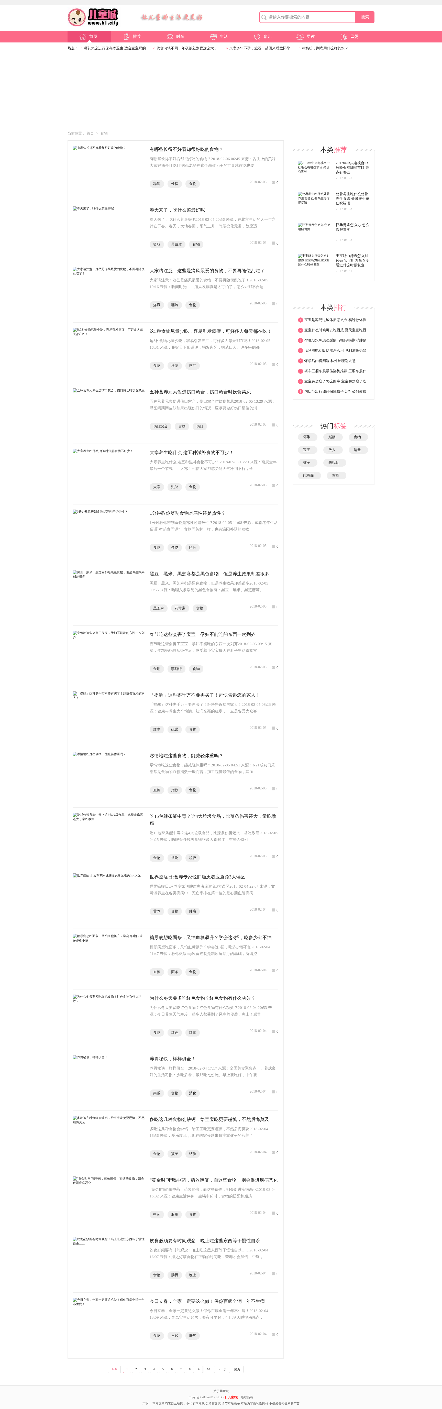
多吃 (174, 547)
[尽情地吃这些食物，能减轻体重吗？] (109, 777)
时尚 (180, 36)
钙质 (192, 1154)
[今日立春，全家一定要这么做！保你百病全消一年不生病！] (109, 1323)
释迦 (156, 184)
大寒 (156, 487)
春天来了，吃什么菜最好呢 (177, 210)
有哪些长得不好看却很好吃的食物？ (186, 149)
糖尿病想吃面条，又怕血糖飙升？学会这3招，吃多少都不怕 (211, 937)
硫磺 (174, 729)
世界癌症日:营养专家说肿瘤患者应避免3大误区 (197, 876)
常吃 (174, 858)
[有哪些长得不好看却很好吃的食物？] (109, 171)
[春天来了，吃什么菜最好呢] (109, 231)
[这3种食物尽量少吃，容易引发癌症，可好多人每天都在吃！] (109, 353)
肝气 (192, 1336)
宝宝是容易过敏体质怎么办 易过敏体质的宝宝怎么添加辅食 (332, 321)
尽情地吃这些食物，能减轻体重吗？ (186, 755)
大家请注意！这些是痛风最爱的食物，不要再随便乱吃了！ (209, 270)
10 (208, 1369)
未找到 (334, 463)
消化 (192, 1093)
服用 (174, 1214)
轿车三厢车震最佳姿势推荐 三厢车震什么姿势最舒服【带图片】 (332, 372)
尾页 (237, 1369)
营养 (156, 911)
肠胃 (174, 1275)
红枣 (156, 729)
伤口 (199, 426)
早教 (311, 36)
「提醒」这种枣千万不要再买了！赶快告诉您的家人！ (205, 695)
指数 (174, 790)
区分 (192, 547)
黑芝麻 (158, 608)
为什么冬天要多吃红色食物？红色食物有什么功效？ (203, 998)
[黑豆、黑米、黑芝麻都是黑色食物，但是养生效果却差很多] (109, 595)
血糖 (156, 790)
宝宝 (307, 450)
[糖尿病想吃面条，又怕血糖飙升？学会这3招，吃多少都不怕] (109, 959)
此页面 (309, 475)
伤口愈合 (160, 426)
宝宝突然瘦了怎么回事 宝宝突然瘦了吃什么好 (332, 383)
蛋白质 (176, 244)
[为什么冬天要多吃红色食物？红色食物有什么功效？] (109, 1020)
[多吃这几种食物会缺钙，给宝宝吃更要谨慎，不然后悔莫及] (109, 1141)
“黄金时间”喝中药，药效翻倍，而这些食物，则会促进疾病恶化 (214, 1180)
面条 (174, 972)
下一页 (222, 1369)
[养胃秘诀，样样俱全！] (109, 1080)
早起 (174, 1336)
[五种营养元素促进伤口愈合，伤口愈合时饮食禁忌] (109, 413)
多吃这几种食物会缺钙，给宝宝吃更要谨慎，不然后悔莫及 (209, 1119)
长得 (174, 184)
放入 (333, 450)
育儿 (267, 36)
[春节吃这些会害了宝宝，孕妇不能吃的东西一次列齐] (109, 656)
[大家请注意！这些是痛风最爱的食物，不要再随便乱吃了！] (109, 292)
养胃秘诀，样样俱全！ (173, 1058)
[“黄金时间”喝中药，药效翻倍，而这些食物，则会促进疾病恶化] (109, 1201)
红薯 (192, 1032)
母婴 (354, 36)
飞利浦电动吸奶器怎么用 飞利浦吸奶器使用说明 (332, 352)
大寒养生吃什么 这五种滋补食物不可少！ (192, 452)
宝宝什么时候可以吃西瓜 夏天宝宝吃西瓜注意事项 (332, 331)
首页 (93, 36)
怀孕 (307, 437)
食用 (156, 669)
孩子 (174, 1154)
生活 (224, 36)
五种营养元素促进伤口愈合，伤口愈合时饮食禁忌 (200, 391)
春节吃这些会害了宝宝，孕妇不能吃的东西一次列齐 (203, 634)
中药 (156, 1214)
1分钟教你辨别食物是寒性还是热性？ (188, 513)
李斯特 (176, 669)
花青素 (180, 608)
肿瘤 (192, 911)
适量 (358, 450)
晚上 (192, 1275)
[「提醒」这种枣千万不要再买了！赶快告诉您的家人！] (109, 716)
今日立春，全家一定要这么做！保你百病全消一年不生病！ (209, 1301)
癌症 (192, 366)
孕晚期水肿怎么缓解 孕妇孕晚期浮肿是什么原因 (332, 342)
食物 (104, 133)
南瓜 (156, 1093)
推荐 (137, 36)
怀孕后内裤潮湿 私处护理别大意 (328, 361)
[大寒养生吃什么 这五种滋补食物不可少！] (109, 474)
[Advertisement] (221, 92)
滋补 (174, 487)
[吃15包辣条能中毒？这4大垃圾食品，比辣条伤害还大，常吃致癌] (109, 838)
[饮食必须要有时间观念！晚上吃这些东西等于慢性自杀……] (109, 1262)
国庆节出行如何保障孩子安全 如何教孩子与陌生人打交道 (332, 393)
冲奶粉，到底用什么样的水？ (325, 48)
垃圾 (192, 858)
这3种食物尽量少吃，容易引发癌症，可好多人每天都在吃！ (211, 331)
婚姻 (333, 437)
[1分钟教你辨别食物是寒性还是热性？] (109, 535)
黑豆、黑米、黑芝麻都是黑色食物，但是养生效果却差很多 (209, 573)
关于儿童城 (221, 1391)
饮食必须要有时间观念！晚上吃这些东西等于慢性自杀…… (209, 1240)
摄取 (156, 244)
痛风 (156, 305)
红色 (174, 1032)
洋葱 (174, 366)
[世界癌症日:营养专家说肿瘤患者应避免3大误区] (109, 898)
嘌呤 (174, 305)
